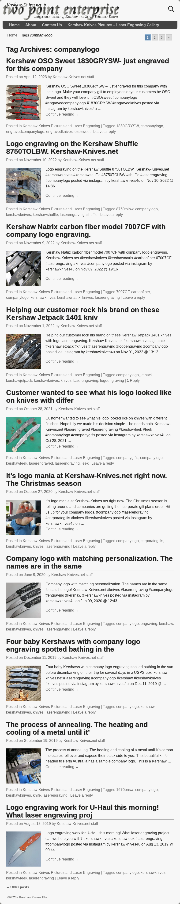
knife (37, 795)
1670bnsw (124, 790)
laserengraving (72, 215)
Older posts (17, 887)
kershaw (166, 624)
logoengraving (112, 381)
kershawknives (18, 215)
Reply (133, 381)
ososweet (82, 132)
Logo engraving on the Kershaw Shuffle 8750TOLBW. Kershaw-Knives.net (72, 147)
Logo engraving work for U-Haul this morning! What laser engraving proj (82, 811)
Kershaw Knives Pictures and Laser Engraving (61, 126)
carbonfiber (140, 292)
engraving (149, 624)
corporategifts (152, 541)
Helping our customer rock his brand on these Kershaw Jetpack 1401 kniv (82, 313)
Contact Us (52, 25)
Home (14, 25)
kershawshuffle (45, 215)
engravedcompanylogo (25, 132)
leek (85, 463)
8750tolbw (124, 209)
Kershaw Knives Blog (33, 897)
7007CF (122, 292)
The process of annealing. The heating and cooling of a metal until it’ (77, 728)
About (30, 25)
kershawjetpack (19, 381)
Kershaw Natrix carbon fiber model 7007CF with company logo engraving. (85, 230)
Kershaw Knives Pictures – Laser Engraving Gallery (113, 25)
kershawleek (16, 463)
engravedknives (59, 132)
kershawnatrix (68, 297)
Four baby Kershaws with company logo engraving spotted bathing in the (73, 645)
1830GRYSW (127, 126)
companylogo (152, 126)
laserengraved (41, 463)
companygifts (127, 458)
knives (87, 297)
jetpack (147, 375)
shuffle (92, 215)
